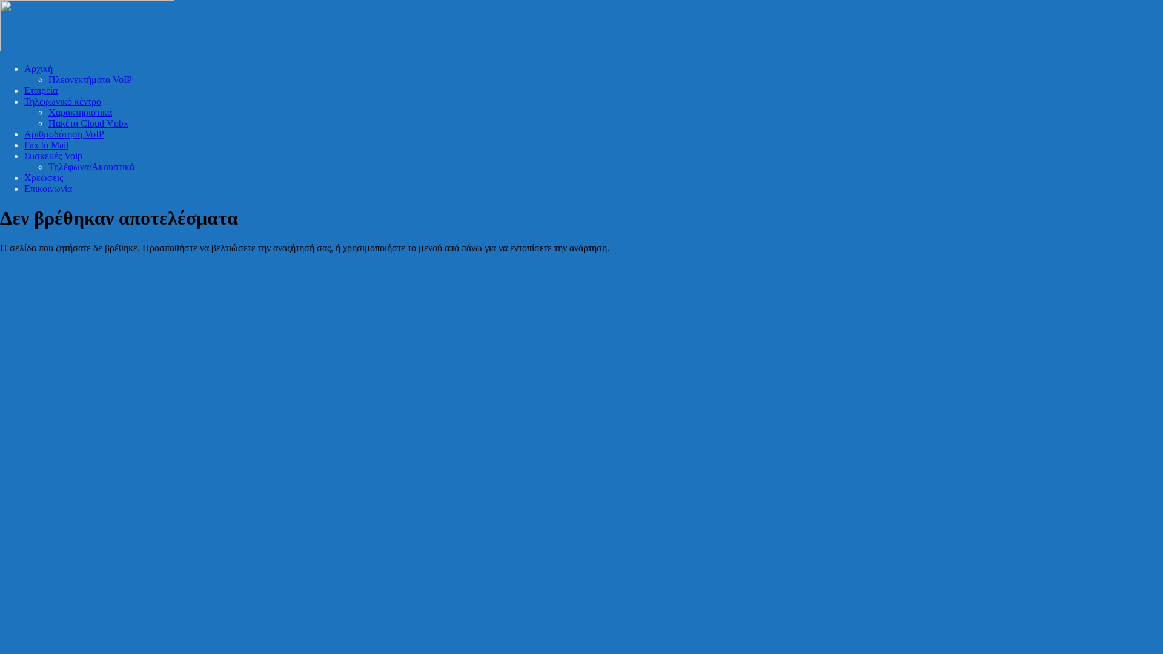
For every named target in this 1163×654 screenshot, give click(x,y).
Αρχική (38, 69)
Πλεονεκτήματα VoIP (90, 79)
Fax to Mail (46, 145)
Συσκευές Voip (53, 156)
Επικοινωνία (48, 188)
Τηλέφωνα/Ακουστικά (91, 167)
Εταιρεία (41, 90)
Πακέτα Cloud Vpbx (88, 123)
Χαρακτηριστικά (80, 112)
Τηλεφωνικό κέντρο (62, 101)
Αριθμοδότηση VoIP (64, 134)
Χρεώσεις (43, 178)
